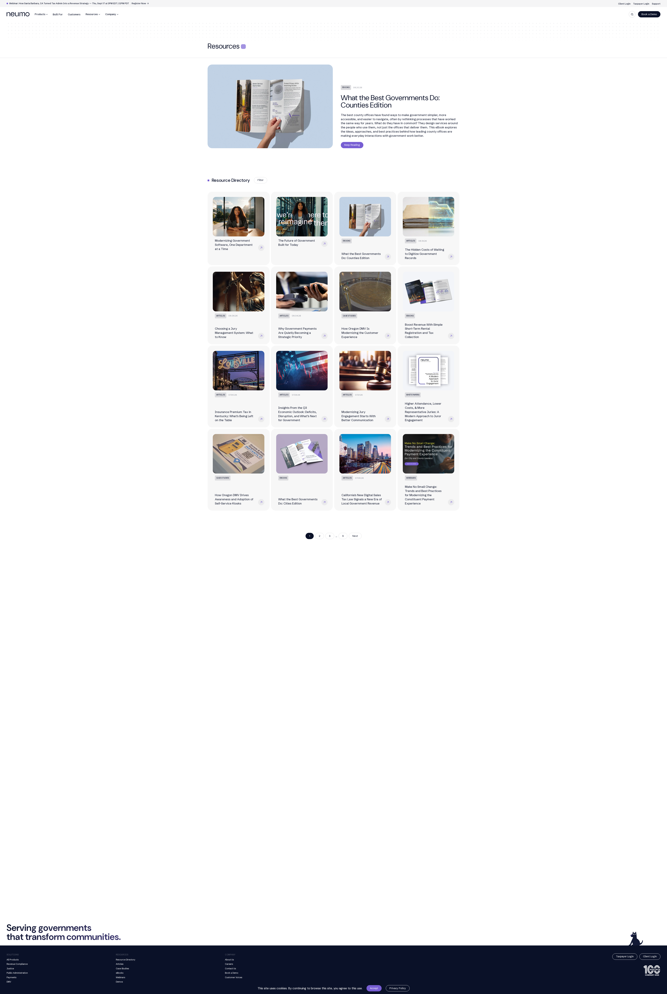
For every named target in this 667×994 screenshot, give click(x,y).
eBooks (119, 973)
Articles (119, 964)
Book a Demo (649, 14)
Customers (74, 14)
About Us (229, 959)
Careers (229, 964)
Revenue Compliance (17, 964)
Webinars (120, 977)
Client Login (624, 3)
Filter (260, 180)
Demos (119, 981)
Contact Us (230, 968)
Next (355, 536)
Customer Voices (233, 977)
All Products (13, 959)
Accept (374, 988)
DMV (9, 981)
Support (656, 3)
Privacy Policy (397, 988)
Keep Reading (352, 144)
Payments (12, 977)
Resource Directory (125, 959)
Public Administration (17, 973)
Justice (10, 968)
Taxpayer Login (641, 3)
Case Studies (122, 968)
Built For (58, 14)
